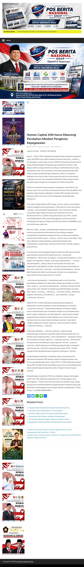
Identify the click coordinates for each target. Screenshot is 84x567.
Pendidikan (57, 147)
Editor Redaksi (45, 147)
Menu (8, 40)
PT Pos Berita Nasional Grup (24, 561)
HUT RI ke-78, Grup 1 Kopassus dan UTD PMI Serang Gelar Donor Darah (39, 31)
